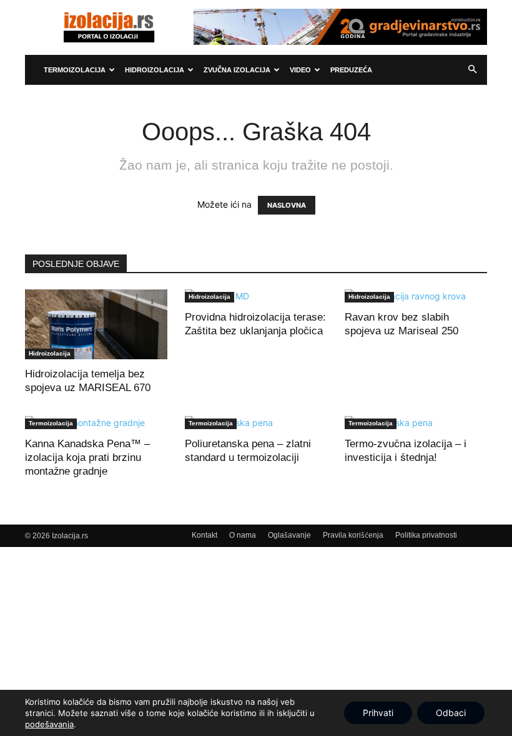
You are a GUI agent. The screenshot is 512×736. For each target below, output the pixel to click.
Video (300, 70)
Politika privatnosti (426, 535)
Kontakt (204, 535)
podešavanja (49, 724)
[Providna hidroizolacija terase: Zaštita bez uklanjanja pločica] (256, 296)
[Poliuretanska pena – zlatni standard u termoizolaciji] (256, 422)
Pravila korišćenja (353, 535)
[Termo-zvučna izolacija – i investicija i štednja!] (416, 422)
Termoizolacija (75, 70)
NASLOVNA (286, 205)
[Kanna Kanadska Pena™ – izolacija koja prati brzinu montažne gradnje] (96, 422)
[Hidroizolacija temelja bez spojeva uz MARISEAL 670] (96, 324)
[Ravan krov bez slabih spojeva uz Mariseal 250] (416, 296)
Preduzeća (351, 70)
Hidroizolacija (154, 70)
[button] (472, 70)
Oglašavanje (289, 535)
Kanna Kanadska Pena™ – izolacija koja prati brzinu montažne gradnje (87, 457)
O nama (242, 535)
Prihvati (378, 712)
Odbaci (451, 712)
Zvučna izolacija (237, 70)
